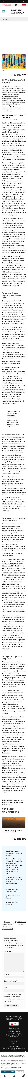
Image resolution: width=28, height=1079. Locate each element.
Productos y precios (14, 1031)
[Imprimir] (25, 75)
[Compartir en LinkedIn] (20, 75)
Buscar (14, 1076)
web (10, 803)
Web (5, 987)
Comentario (8, 951)
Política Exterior (14, 1046)
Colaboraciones (14, 1040)
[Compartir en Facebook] (12, 75)
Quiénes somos (14, 1028)
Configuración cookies (15, 1063)
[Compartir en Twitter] (15, 75)
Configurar (20, 1071)
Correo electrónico (10, 981)
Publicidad (14, 1041)
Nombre (7, 974)
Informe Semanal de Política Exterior (14, 1048)
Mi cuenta (4, 1076)
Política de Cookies (9, 1068)
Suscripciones (14, 1030)
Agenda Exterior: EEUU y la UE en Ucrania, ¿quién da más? (7, 925)
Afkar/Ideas (14, 1050)
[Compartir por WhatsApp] (18, 75)
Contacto (3, 1)
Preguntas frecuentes (14, 1033)
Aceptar (4, 1071)
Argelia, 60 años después (20, 923)
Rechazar (12, 1071)
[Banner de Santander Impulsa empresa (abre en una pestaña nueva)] (14, 5)
